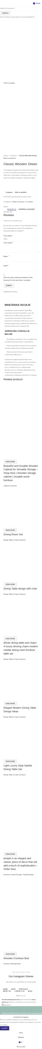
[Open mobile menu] (3, 3)
